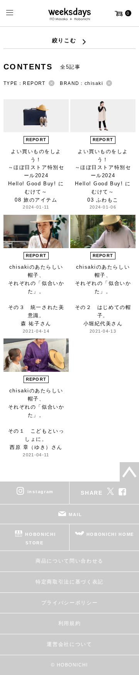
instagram (40, 491)
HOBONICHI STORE (40, 538)
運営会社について (69, 644)
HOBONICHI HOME (110, 534)
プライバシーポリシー (69, 603)
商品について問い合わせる (69, 561)
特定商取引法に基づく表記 (69, 582)
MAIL (75, 514)
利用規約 (69, 623)
